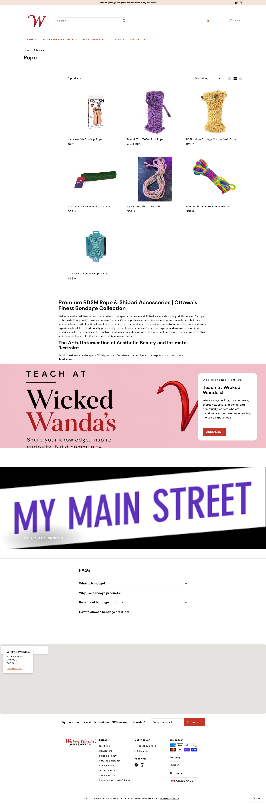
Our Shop (104, 745)
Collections (39, 50)
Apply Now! (214, 432)
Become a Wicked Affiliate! (114, 780)
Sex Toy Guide (107, 775)
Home (27, 50)
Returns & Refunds (110, 760)
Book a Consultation (130, 39)
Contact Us (105, 750)
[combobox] (91, 20)
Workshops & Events (58, 39)
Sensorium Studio (96, 39)
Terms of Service (108, 770)
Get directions (14, 668)
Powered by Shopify (169, 798)
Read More (65, 359)
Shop (31, 39)
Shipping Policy (108, 755)
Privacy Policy (107, 765)
